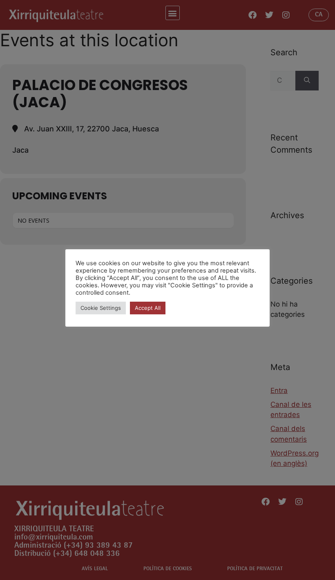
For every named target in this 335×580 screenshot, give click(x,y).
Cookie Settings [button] (100, 308)
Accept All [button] (148, 308)
